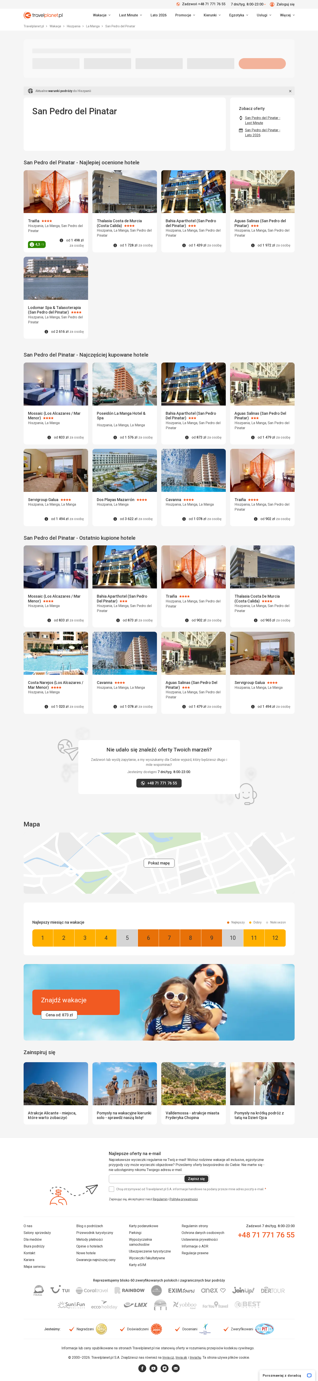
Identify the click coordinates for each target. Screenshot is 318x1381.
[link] (130, 15)
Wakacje (56, 26)
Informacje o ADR (195, 1246)
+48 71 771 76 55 (266, 1234)
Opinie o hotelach (89, 1246)
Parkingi (135, 1233)
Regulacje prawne (195, 1253)
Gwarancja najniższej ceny (96, 1260)
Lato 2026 (159, 15)
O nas (28, 1226)
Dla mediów (33, 1239)
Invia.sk (181, 1357)
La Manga (93, 26)
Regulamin (160, 1199)
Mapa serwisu (34, 1267)
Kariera (29, 1260)
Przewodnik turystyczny (94, 1233)
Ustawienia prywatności (200, 1239)
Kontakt (29, 1253)
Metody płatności (89, 1239)
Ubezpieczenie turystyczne (150, 1251)
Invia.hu (195, 1357)
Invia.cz (168, 1357)
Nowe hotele (86, 1253)
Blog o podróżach (89, 1226)
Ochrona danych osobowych (203, 1233)
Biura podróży (34, 1246)
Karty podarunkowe (143, 1226)
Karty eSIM (137, 1265)
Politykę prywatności (184, 1199)
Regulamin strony (195, 1226)
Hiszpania (74, 26)
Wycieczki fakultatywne (147, 1258)
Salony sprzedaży (37, 1233)
